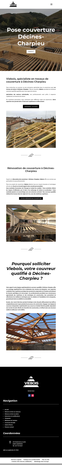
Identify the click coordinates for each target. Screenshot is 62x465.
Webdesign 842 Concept (41, 461)
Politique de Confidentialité (31, 459)
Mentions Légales (16, 459)
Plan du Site (45, 459)
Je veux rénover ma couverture (31, 198)
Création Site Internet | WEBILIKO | (22, 461)
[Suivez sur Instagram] (32, 395)
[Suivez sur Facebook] (29, 395)
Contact (31, 51)
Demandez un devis (31, 106)
